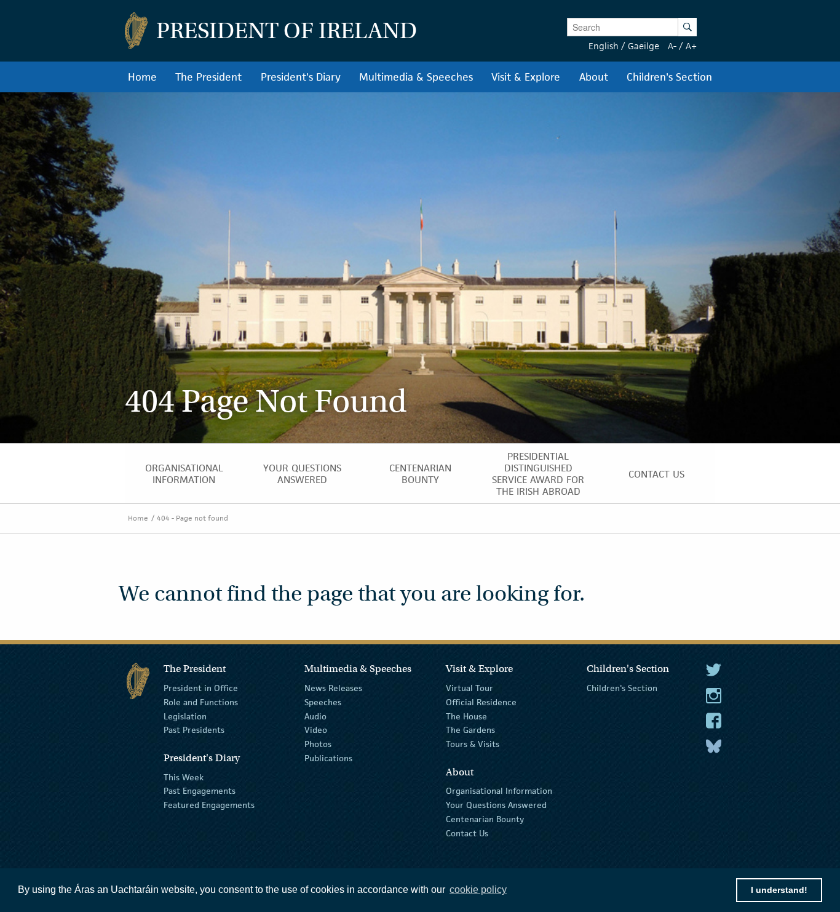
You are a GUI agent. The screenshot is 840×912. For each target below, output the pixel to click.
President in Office (201, 688)
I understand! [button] (779, 890)
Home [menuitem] (142, 77)
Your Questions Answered (496, 804)
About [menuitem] (593, 77)
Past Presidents (194, 729)
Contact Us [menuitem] (656, 474)
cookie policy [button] (478, 889)
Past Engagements (200, 790)
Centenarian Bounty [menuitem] (420, 474)
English (603, 46)
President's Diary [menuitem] (301, 77)
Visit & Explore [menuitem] (525, 77)
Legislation (185, 715)
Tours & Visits (472, 744)
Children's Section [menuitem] (669, 77)
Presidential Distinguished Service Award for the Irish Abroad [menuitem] (538, 474)
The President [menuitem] (208, 77)
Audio (315, 715)
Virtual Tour (469, 688)
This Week (184, 776)
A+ (691, 46)
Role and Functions (201, 702)
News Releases (333, 688)
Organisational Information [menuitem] (184, 474)
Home (138, 517)
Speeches (322, 702)
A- (672, 46)
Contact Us (467, 833)
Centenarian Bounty (485, 819)
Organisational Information (499, 790)
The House (466, 715)
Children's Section (622, 688)
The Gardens (470, 729)
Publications (328, 758)
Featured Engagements (209, 804)
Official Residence (481, 702)
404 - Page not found (192, 517)
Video (315, 729)
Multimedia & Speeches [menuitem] (416, 77)
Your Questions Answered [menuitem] (302, 474)
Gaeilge (643, 46)
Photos (317, 744)
